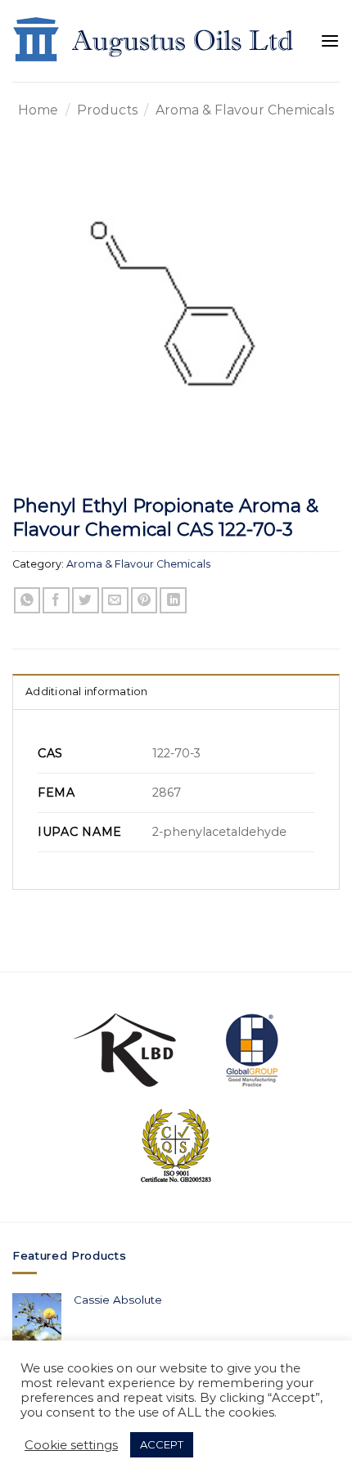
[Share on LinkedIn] (173, 600)
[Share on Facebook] (56, 600)
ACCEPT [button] (161, 1444)
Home (38, 110)
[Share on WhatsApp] (27, 600)
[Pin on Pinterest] (144, 600)
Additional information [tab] (86, 691)
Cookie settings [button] (71, 1445)
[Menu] (330, 41)
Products (107, 110)
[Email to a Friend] (115, 600)
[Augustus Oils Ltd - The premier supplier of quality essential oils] (154, 41)
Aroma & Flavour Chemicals (245, 110)
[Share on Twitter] (85, 600)
